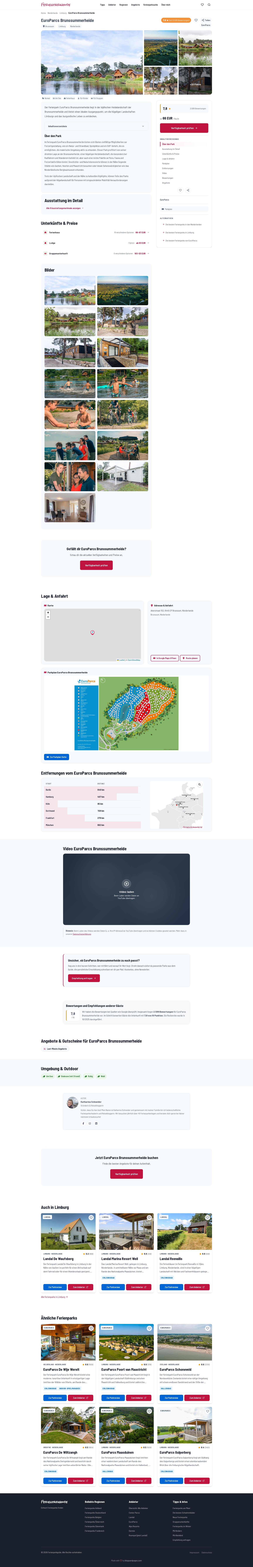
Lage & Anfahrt (168, 158)
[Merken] (196, 20)
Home (43, 13)
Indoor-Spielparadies (69, 1388)
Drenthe (47, 1447)
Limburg (63, 13)
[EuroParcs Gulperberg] (184, 1425)
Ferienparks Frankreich (94, 1531)
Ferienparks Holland (93, 1508)
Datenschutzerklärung (82, 934)
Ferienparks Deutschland (95, 1512)
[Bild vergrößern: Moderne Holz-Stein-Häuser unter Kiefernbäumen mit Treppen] (160, 84)
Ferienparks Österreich (94, 1521)
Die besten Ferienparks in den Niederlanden (184, 224)
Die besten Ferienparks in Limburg (180, 232)
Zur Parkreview (55, 1287)
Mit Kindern (177, 1531)
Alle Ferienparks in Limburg (53, 1296)
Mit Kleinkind (178, 1535)
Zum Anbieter (79, 1287)
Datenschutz (207, 1552)
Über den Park (168, 144)
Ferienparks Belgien (93, 1517)
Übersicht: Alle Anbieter (138, 1508)
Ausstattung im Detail (171, 149)
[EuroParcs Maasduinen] (126, 1425)
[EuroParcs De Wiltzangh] (68, 1425)
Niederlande (53, 13)
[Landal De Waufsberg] (68, 1231)
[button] (70, 290)
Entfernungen (167, 168)
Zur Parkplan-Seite (58, 757)
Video (164, 173)
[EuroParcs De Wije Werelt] (68, 1342)
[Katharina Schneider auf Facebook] (83, 1123)
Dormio (132, 1531)
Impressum (194, 1552)
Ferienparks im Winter (182, 1526)
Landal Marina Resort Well (119, 1259)
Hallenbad (166, 1388)
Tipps (102, 5)
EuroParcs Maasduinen (117, 1452)
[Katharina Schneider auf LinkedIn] (96, 1123)
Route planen (192, 658)
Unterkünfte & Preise (170, 154)
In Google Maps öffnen (166, 658)
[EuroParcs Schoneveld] (184, 1342)
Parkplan (165, 163)
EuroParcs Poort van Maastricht (124, 1369)
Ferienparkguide (55, 4)
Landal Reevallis (171, 1259)
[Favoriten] (202, 4)
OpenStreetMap (134, 660)
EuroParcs (133, 1521)
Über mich (165, 5)
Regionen (123, 5)
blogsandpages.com (133, 1560)
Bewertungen (167, 178)
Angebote (135, 5)
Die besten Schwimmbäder (184, 1512)
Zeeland (163, 1364)
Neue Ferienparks (180, 1517)
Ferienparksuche (150, 5)
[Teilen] (188, 190)
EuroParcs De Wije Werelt (61, 1369)
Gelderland (48, 1364)
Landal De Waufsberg (58, 1259)
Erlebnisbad (108, 1278)
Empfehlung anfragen (82, 978)
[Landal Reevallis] (184, 1231)
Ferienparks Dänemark (94, 1526)
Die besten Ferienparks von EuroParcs (181, 240)
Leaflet (122, 660)
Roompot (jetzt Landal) (138, 1535)
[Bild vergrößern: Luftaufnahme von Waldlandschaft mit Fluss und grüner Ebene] (160, 48)
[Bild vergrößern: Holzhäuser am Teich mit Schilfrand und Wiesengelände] (195, 48)
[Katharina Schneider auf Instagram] (89, 1123)
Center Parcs (134, 1512)
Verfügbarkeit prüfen (96, 565)
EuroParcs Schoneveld (175, 1369)
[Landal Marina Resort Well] (126, 1231)
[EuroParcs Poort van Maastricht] (126, 1342)
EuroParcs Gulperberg (175, 1452)
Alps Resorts (134, 1526)
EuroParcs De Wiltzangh (60, 1452)
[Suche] (209, 5)
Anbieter (112, 5)
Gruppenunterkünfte (181, 1521)
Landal (131, 1517)
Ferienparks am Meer (181, 1508)
